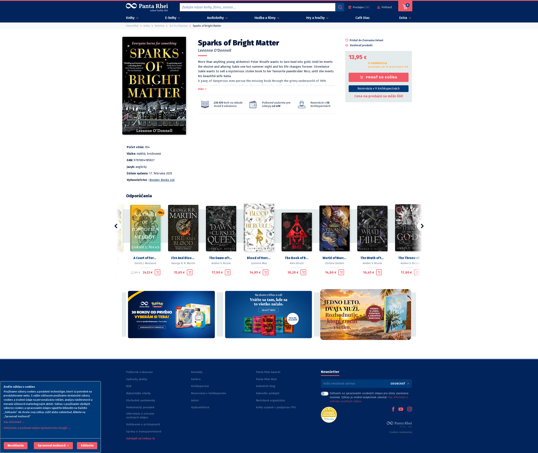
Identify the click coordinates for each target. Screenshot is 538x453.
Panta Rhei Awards (268, 372)
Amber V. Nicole (221, 263)
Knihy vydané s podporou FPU (276, 407)
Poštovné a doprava (139, 372)
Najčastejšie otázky (138, 393)
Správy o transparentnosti (144, 431)
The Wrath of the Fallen (372, 258)
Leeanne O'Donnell (214, 50)
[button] (16, 445)
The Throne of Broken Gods (410, 258)
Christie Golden (334, 263)
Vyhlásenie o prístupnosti (143, 424)
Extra (403, 18)
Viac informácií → (14, 422)
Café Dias (362, 18)
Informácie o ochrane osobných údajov (140, 415)
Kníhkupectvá (200, 386)
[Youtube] (400, 409)
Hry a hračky (316, 18)
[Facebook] (393, 409)
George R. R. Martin (183, 263)
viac (201, 89)
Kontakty (197, 372)
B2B (128, 386)
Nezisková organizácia (270, 400)
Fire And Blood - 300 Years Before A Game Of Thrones (183, 258)
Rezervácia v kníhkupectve (208, 393)
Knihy (130, 18)
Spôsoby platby (136, 379)
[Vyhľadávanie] (339, 7)
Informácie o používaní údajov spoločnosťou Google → (37, 427)
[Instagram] (409, 409)
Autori (195, 400)
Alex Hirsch (297, 263)
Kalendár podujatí (267, 393)
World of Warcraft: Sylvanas (335, 258)
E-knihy (171, 18)
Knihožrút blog (265, 386)
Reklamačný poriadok (140, 407)
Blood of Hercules (259, 258)
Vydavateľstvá (200, 407)
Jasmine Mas (259, 263)
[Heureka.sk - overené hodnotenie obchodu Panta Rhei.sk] (329, 414)
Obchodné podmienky (140, 400)
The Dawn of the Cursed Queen (221, 258)
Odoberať (398, 383)
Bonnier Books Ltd (161, 180)
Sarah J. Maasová (145, 263)
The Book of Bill (297, 258)
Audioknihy (216, 18)
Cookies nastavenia (400, 432)
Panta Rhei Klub (266, 379)
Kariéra (195, 379)
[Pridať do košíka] (157, 272)
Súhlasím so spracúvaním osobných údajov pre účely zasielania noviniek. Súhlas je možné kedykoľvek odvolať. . (369, 397)
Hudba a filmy (265, 18)
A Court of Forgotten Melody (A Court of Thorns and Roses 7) (145, 258)
